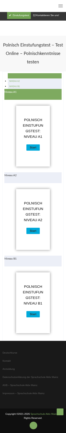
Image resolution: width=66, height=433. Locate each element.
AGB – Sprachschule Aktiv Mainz (20, 385)
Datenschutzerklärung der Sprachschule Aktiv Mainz (30, 377)
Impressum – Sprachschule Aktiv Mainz (24, 393)
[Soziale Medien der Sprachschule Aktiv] (33, 425)
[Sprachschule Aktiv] (60, 411)
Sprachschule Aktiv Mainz (44, 414)
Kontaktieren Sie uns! (47, 15)
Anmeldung (9, 369)
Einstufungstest (20, 15)
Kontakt (7, 360)
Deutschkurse (10, 352)
